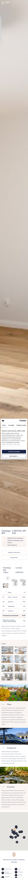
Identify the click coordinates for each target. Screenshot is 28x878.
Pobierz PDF (14, 557)
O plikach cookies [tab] (21, 425)
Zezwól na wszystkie (14, 451)
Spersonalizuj (13, 456)
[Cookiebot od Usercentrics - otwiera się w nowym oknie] (19, 421)
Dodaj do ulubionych (14, 552)
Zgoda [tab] (4, 425)
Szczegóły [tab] (11, 425)
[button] (12, 523)
